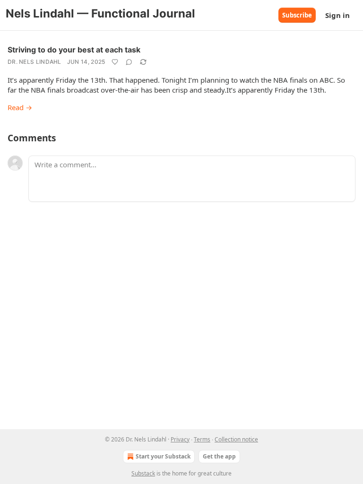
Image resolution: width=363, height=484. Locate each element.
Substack (143, 473)
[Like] (115, 62)
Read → (20, 107)
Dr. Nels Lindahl (34, 61)
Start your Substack (163, 456)
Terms (202, 439)
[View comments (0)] (129, 62)
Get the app (219, 456)
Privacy (180, 439)
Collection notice (236, 439)
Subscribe (297, 15)
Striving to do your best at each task (74, 49)
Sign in (337, 15)
